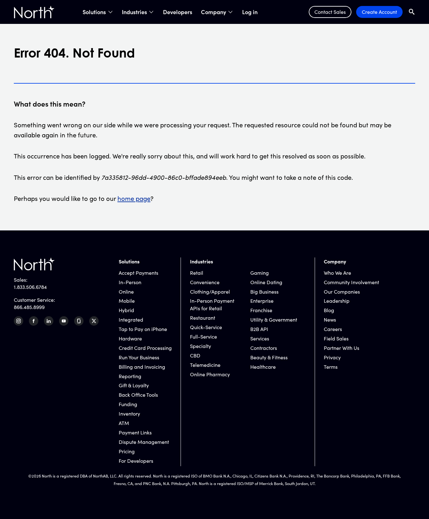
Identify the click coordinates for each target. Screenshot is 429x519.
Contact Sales (330, 11)
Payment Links (135, 432)
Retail (196, 272)
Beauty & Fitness (269, 357)
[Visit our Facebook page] (33, 321)
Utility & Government (273, 319)
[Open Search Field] (411, 12)
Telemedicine (205, 365)
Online (126, 291)
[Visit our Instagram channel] (18, 321)
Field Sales (336, 338)
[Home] (34, 12)
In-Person (130, 282)
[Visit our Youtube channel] (63, 321)
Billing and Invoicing (142, 366)
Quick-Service (206, 327)
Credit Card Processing (145, 348)
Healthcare (263, 366)
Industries (134, 12)
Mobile (127, 300)
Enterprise (262, 300)
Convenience (205, 282)
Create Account (379, 11)
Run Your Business (139, 357)
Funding (128, 404)
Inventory (129, 413)
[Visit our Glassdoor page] (79, 321)
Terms (331, 366)
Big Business (264, 291)
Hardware (130, 338)
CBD (195, 355)
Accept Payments (138, 272)
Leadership (337, 300)
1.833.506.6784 (30, 287)
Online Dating (266, 282)
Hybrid (126, 310)
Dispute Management (144, 442)
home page (133, 198)
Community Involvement (351, 282)
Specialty (200, 346)
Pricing (127, 451)
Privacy (332, 357)
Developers (177, 12)
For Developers (136, 460)
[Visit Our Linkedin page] (48, 321)
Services (259, 338)
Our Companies (342, 291)
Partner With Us (341, 348)
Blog (329, 310)
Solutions (94, 12)
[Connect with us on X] (94, 321)
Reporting (130, 376)
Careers (333, 329)
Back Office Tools (138, 394)
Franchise (261, 310)
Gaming (259, 272)
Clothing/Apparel (210, 291)
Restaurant (202, 317)
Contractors (263, 348)
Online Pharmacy (210, 374)
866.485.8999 (29, 307)
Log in (250, 12)
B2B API (259, 329)
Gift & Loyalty (134, 385)
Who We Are (337, 272)
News (330, 319)
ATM (124, 423)
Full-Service (203, 336)
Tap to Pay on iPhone (143, 329)
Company (213, 12)
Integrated (131, 319)
